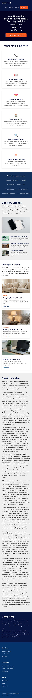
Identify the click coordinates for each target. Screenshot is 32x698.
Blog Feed (4, 656)
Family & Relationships (8, 668)
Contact (24, 7)
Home (6, 7)
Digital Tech (6, 3)
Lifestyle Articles (6, 654)
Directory (11, 7)
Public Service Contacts (8, 666)
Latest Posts (5, 671)
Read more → (6, 306)
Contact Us (5, 681)
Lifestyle (17, 7)
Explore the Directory (16, 35)
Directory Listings (6, 651)
